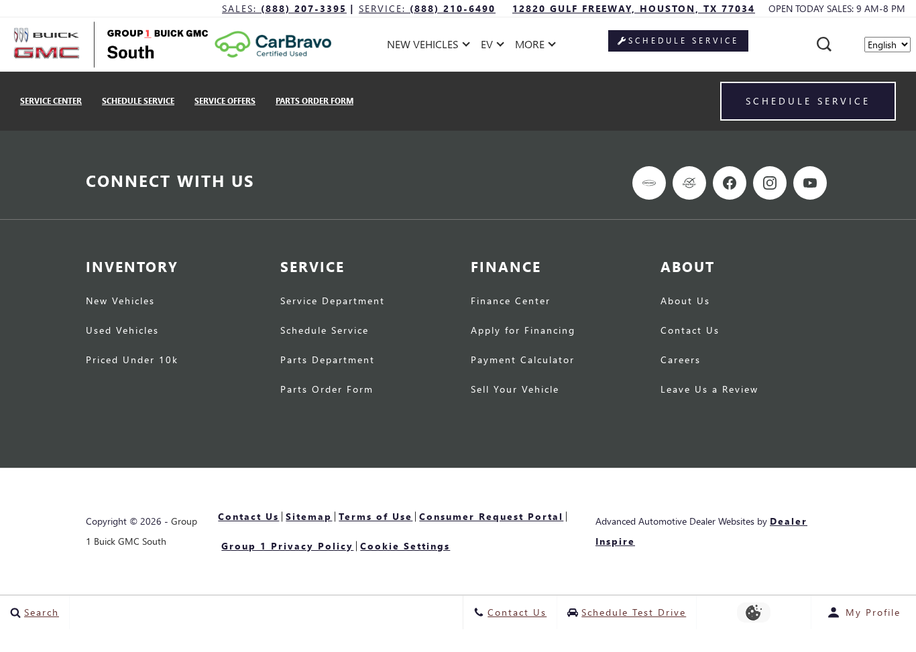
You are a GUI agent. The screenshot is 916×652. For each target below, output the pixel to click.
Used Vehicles (122, 331)
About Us (685, 301)
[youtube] (810, 183)
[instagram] (770, 183)
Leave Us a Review (709, 390)
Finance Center (511, 301)
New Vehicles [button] (422, 46)
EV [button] (494, 46)
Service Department (332, 301)
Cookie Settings (405, 545)
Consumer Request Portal (491, 516)
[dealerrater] (689, 183)
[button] (824, 44)
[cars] (649, 183)
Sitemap (309, 516)
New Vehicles (120, 301)
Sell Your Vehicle (515, 390)
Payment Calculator (523, 360)
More (530, 46)
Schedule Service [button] (683, 41)
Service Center (51, 101)
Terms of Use (375, 516)
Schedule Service (138, 101)
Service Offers (224, 101)
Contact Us (690, 331)
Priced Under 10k (132, 360)
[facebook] (729, 183)
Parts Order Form (314, 101)
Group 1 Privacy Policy (287, 545)
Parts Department (327, 360)
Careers (681, 360)
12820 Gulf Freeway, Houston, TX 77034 (633, 8)
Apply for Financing (523, 331)
